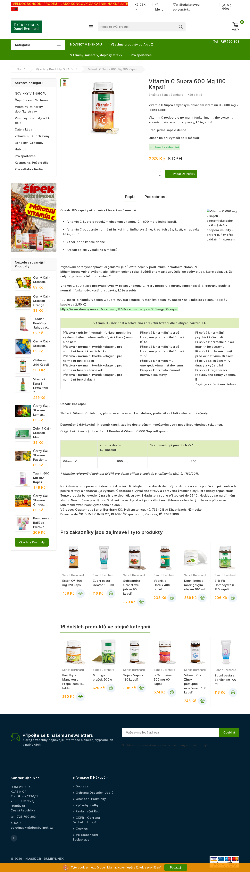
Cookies (81, 828)
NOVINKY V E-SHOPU (86, 44)
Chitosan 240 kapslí (41, 362)
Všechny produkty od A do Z (132, 44)
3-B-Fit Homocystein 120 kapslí (224, 585)
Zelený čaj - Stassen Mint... (42, 433)
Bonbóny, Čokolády (29, 143)
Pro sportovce (141, 55)
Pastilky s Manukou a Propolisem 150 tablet (73, 681)
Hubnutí (20, 149)
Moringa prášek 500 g (102, 677)
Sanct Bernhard (172, 94)
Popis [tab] (130, 196)
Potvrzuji (175, 867)
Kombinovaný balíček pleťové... (42, 522)
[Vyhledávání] (181, 26)
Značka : (155, 94)
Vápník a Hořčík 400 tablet (162, 585)
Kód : (191, 94)
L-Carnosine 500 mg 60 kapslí (162, 679)
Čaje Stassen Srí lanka (31, 100)
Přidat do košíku (183, 174)
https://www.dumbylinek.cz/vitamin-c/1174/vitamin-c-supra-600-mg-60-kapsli (119, 309)
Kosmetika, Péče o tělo (32, 162)
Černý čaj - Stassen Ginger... (41, 500)
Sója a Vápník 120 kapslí (133, 677)
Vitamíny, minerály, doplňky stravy (96, 55)
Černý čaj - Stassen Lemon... (41, 410)
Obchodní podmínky (90, 799)
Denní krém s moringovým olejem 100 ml (194, 585)
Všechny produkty (32, 542)
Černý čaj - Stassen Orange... (41, 301)
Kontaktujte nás (25, 778)
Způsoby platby (87, 805)
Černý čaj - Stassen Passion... (41, 455)
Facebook (14, 838)
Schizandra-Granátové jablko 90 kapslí (132, 587)
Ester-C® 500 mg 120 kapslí (72, 583)
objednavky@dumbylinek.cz (32, 827)
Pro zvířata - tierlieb (30, 169)
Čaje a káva (23, 129)
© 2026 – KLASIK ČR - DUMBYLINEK (37, 858)
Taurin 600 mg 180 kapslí (41, 478)
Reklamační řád (87, 811)
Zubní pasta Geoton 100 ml (103, 583)
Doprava (81, 786)
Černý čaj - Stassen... (41, 280)
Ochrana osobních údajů (94, 792)
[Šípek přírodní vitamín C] (33, 217)
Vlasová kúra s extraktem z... (40, 385)
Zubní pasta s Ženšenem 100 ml (225, 680)
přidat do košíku (80, 593)
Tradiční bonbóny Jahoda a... (41, 323)
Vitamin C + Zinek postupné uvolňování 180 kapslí (195, 683)
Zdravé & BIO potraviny (32, 136)
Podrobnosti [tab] (156, 196)
